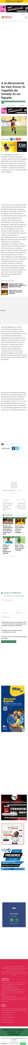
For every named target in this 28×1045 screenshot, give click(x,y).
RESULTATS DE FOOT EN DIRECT (14, 1030)
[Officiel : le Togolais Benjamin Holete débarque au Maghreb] (8, 539)
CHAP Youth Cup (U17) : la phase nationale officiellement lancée (8, 507)
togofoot (6, 444)
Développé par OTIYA (14, 923)
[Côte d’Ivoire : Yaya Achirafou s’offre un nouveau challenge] (4, 292)
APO (19, 1032)
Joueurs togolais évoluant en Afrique (10, 101)
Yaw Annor (12, 444)
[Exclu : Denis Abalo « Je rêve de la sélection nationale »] (20, 539)
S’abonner (23, 1043)
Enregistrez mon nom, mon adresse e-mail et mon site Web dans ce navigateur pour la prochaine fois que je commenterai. (14, 624)
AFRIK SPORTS (12, 1032)
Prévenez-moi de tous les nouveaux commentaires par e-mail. (12, 631)
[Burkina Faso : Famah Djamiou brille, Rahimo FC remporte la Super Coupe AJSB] (4, 285)
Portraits (22, 101)
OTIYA (16, 1042)
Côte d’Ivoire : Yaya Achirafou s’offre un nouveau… (15, 292)
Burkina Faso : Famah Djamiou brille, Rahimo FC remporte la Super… (17, 285)
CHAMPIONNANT (14, 1034)
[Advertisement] (14, 36)
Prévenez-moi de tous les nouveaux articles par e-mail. (14, 637)
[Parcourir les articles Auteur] (14, 485)
